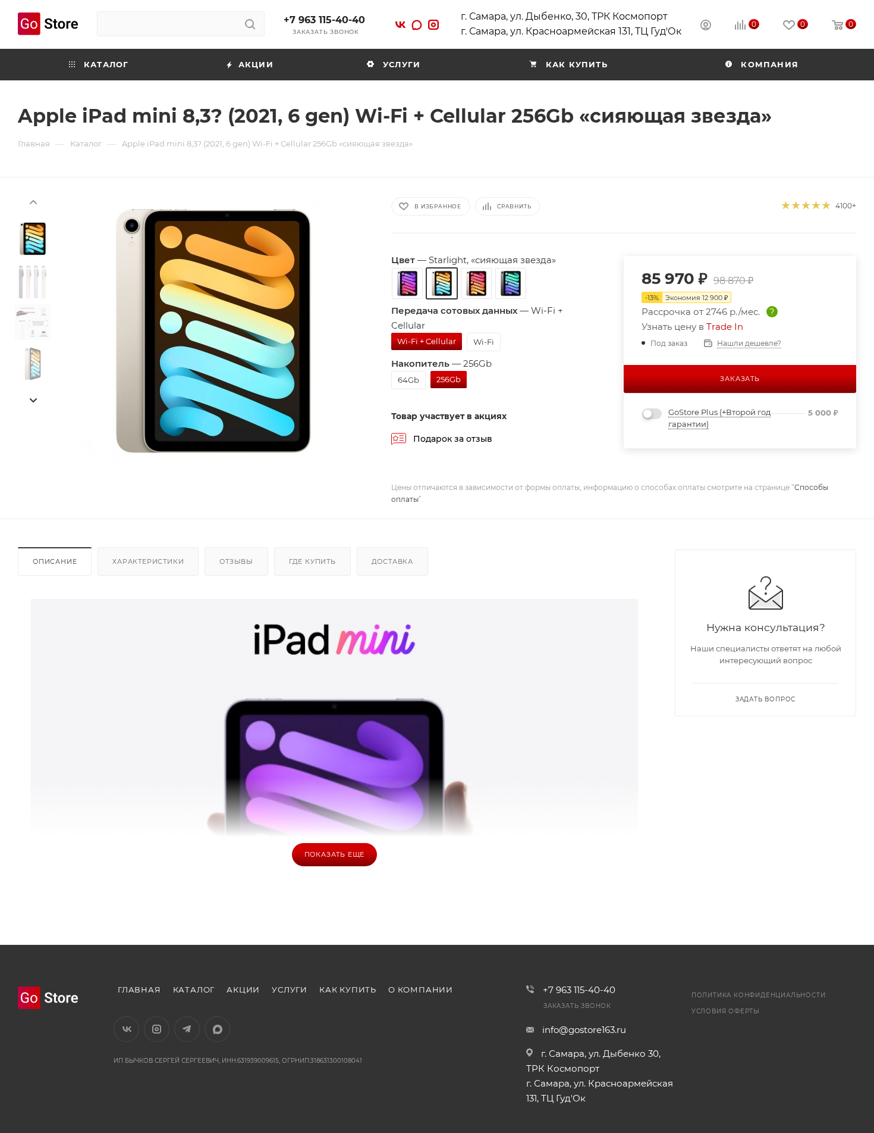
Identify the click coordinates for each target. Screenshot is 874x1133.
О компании (420, 989)
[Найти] (250, 23)
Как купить (347, 989)
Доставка (392, 561)
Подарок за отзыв (452, 438)
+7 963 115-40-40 (324, 20)
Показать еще (334, 854)
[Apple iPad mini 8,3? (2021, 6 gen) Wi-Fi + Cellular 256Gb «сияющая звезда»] (213, 331)
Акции (243, 989)
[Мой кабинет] (705, 26)
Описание (55, 561)
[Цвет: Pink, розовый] (476, 283)
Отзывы (236, 561)
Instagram (156, 1029)
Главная (139, 989)
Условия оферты (725, 1011)
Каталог (194, 989)
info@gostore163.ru (584, 1029)
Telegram (187, 1029)
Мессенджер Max (217, 1029)
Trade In (724, 326)
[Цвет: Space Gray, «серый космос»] (511, 283)
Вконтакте (126, 1029)
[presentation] (33, 201)
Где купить (312, 561)
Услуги (289, 989)
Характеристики (148, 561)
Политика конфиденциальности (758, 995)
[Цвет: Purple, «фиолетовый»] (407, 283)
